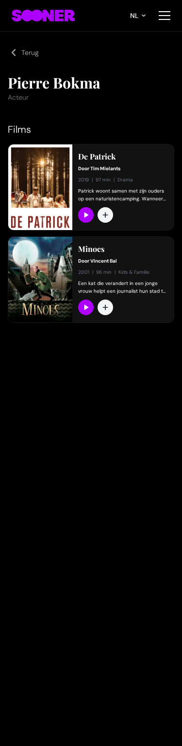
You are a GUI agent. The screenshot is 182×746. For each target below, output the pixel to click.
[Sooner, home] (43, 15)
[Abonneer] (86, 215)
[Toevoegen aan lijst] (105, 215)
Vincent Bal (103, 261)
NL (134, 15)
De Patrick (97, 156)
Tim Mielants (105, 168)
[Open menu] (164, 15)
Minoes (91, 249)
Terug (30, 52)
